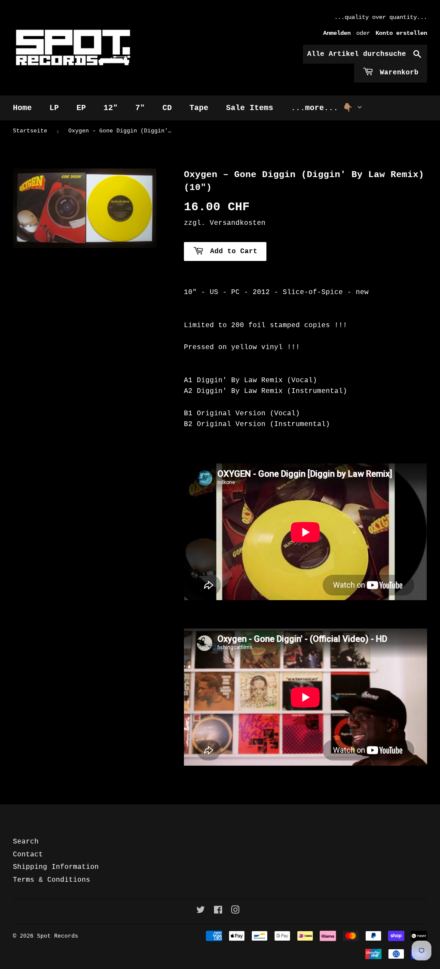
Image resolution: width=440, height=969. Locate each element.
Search (26, 842)
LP (54, 108)
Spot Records (57, 936)
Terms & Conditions (51, 880)
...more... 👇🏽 (324, 108)
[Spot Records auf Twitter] (200, 911)
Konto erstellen (401, 33)
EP (81, 108)
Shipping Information (56, 867)
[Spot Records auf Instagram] (235, 911)
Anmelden (337, 33)
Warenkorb (397, 73)
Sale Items (249, 108)
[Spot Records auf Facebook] (218, 911)
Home (22, 108)
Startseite (30, 131)
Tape (198, 108)
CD (167, 108)
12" (111, 108)
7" (140, 108)
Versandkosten (238, 223)
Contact (28, 855)
